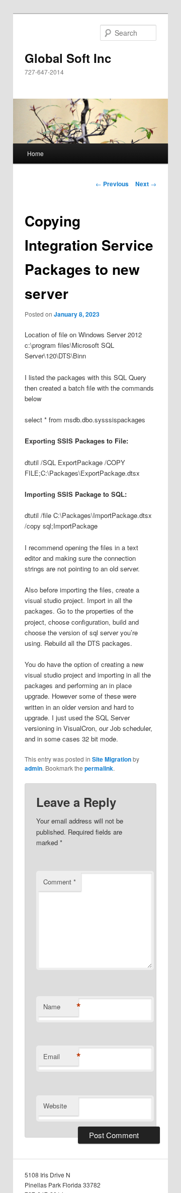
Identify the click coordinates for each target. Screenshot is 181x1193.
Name (60, 1007)
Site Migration (111, 759)
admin (33, 768)
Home (35, 153)
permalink (98, 768)
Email (60, 1057)
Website (55, 1105)
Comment (59, 881)
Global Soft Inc (68, 57)
